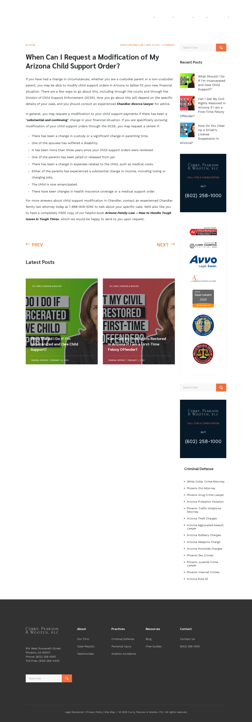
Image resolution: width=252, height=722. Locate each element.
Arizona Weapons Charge (203, 542)
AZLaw (32, 44)
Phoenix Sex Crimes (200, 555)
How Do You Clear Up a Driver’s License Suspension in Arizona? (202, 134)
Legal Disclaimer (74, 712)
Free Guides (153, 646)
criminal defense (39, 360)
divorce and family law (131, 44)
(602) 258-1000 (235, 4)
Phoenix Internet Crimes (203, 572)
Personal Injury (121, 646)
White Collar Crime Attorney (205, 481)
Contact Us (187, 639)
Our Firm (83, 639)
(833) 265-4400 (196, 4)
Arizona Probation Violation (205, 501)
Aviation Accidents (123, 653)
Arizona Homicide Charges (204, 548)
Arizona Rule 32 (197, 579)
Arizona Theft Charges (202, 518)
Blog (149, 639)
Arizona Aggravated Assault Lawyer (205, 527)
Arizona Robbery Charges (204, 535)
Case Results (85, 646)
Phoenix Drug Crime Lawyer (205, 495)
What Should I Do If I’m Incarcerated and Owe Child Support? (54, 295)
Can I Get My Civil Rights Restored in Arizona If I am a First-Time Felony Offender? (137, 295)
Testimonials (85, 653)
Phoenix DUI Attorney (201, 488)
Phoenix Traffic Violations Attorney (204, 510)
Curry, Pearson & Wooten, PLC (146, 712)
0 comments (169, 44)
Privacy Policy (94, 712)
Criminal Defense (122, 639)
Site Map (110, 712)
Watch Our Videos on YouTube (139, 4)
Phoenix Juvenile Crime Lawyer (202, 563)
